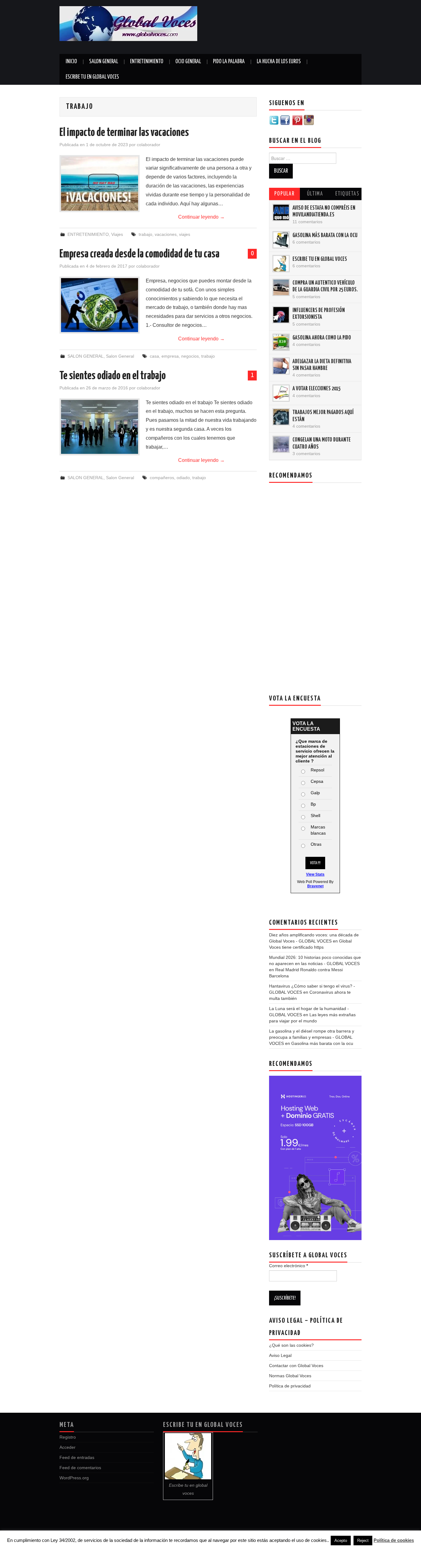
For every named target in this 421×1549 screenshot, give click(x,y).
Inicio (71, 61)
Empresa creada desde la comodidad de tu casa (139, 254)
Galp (315, 792)
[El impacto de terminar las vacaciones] (99, 184)
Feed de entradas (76, 1457)
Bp (313, 804)
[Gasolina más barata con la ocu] (281, 240)
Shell (315, 815)
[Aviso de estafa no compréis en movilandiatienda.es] (281, 212)
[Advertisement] (296, 28)
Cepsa (317, 781)
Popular (284, 194)
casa (154, 356)
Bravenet (315, 886)
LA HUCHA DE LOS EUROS (279, 61)
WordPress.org (74, 1477)
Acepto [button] (340, 1540)
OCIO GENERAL (188, 61)
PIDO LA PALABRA (229, 61)
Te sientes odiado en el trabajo (112, 376)
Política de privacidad (290, 1385)
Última (315, 194)
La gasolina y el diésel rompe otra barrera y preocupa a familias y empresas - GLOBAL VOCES (311, 1037)
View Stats (315, 874)
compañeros (162, 477)
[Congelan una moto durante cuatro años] (281, 444)
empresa (170, 356)
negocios (190, 356)
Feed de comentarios (80, 1467)
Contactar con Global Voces (296, 1365)
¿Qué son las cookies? (291, 1345)
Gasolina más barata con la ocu (325, 235)
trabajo (145, 234)
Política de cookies (394, 1540)
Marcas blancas (318, 830)
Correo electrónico (288, 1265)
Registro (67, 1437)
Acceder (67, 1447)
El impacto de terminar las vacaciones (124, 132)
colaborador (148, 144)
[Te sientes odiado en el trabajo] (99, 427)
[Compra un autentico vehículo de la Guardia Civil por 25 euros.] (281, 287)
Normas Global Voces (290, 1375)
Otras (316, 844)
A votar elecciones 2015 (316, 389)
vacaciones (166, 234)
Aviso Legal (280, 1355)
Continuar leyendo (201, 217)
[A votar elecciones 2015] (281, 393)
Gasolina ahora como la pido (321, 338)
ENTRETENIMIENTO (146, 61)
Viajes (117, 234)
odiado (183, 477)
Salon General (120, 356)
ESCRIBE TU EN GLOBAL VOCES (92, 77)
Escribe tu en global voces (319, 259)
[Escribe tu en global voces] (281, 263)
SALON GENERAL (103, 61)
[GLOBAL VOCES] (128, 23)
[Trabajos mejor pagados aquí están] (281, 417)
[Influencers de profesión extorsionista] (281, 315)
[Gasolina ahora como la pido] (281, 342)
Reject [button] (363, 1540)
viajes (184, 234)
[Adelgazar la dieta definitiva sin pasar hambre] (281, 366)
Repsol (317, 769)
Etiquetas (347, 194)
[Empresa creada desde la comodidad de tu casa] (99, 305)
